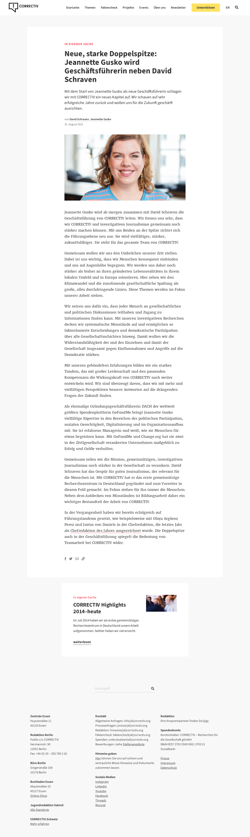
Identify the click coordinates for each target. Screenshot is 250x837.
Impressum (168, 763)
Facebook (101, 796)
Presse (165, 758)
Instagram (102, 782)
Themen (90, 8)
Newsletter (178, 8)
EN (228, 8)
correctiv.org (23, 7)
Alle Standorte (39, 810)
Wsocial (100, 805)
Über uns (160, 8)
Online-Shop (38, 796)
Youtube (100, 791)
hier (205, 721)
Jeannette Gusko (100, 119)
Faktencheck (109, 8)
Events (143, 8)
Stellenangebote (134, 744)
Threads (100, 800)
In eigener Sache (78, 44)
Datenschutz (169, 768)
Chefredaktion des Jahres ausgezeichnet (106, 531)
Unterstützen (206, 7)
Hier (98, 758)
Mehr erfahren (39, 824)
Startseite (72, 8)
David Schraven (79, 119)
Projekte (128, 8)
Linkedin (101, 786)
